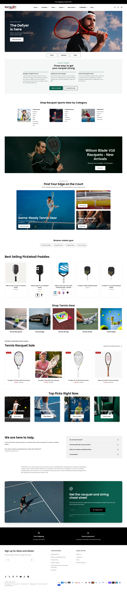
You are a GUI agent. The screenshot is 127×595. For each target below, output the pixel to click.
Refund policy (8, 584)
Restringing (35, 123)
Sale (34, 125)
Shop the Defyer (16, 39)
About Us (78, 554)
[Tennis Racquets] (16, 319)
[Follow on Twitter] (9, 577)
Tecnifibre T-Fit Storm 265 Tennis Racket (19, 380)
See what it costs (70, 88)
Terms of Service (55, 562)
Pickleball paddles (46, 245)
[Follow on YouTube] (21, 577)
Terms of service (24, 584)
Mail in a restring (56, 88)
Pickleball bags (70, 245)
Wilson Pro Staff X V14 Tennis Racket (108, 380)
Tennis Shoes (87, 332)
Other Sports (71, 7)
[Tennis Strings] (63, 319)
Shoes (34, 115)
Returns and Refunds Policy (58, 557)
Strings (34, 113)
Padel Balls (99, 117)
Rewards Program (81, 562)
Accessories (35, 121)
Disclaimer (54, 570)
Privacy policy (15, 584)
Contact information (42, 584)
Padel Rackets (100, 111)
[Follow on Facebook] (6, 577)
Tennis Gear (36, 109)
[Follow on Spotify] (28, 577)
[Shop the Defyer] (63, 31)
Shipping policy (32, 584)
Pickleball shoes (58, 245)
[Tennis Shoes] (87, 319)
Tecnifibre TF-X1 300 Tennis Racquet (78, 380)
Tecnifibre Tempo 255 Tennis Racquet (48, 380)
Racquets (35, 111)
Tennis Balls (111, 332)
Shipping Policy (55, 554)
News (77, 559)
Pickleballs (67, 117)
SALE (92, 7)
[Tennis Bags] (39, 319)
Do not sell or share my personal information (59, 566)
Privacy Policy (54, 559)
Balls (34, 119)
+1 (71, 293)
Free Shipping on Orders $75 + (63, 2)
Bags (34, 117)
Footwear (99, 113)
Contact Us (79, 557)
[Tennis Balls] (111, 319)
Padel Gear (100, 109)
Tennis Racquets (16, 332)
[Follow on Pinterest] (17, 577)
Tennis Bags (39, 332)
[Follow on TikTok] (24, 577)
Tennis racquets (82, 245)
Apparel (61, 7)
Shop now (100, 168)
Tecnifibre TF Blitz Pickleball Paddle (87, 285)
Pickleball (44, 7)
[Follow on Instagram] (13, 577)
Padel (53, 7)
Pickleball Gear (69, 109)
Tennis (35, 7)
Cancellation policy (9, 585)
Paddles (67, 111)
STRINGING (82, 7)
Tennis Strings (63, 332)
